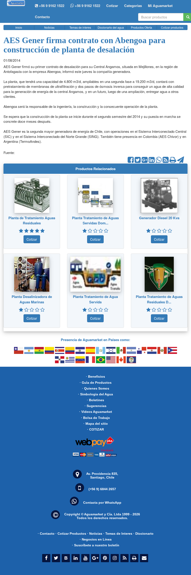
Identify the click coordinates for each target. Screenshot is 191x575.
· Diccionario (143, 533)
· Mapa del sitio (95, 423)
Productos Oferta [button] (141, 27)
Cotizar (112, 5)
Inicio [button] (18, 27)
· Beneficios (95, 376)
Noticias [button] (49, 27)
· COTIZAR (95, 429)
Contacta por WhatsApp (102, 502)
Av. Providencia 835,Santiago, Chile (102, 475)
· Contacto (46, 533)
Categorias (133, 5)
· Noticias (94, 533)
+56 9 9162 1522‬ (51, 5)
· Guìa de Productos (96, 382)
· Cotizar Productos (70, 533)
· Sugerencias (95, 406)
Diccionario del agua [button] (111, 27)
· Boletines (95, 400)
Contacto (42, 16)
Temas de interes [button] (80, 27)
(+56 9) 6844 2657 (102, 489)
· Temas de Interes (117, 533)
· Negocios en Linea (96, 539)
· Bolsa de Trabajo (95, 418)
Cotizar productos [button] (172, 27)
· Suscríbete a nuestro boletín (95, 545)
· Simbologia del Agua (95, 394)
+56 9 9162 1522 (87, 5)
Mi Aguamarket (160, 5)
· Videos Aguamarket (95, 412)
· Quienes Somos (95, 388)
